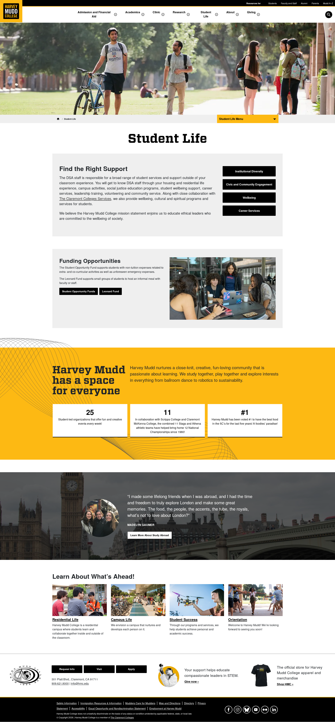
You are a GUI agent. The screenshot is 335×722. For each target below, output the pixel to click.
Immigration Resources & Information (101, 703)
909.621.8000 (60, 683)
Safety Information (67, 703)
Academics (132, 12)
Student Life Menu (231, 119)
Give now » (191, 681)
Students (272, 3)
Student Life (206, 14)
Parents (315, 3)
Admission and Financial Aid (94, 14)
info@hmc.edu (80, 683)
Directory (189, 703)
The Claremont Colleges (122, 717)
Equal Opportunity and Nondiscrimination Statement (117, 708)
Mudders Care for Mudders (140, 703)
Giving (251, 12)
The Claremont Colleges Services (85, 198)
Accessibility (78, 708)
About (230, 12)
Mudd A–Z (328, 3)
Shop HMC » (285, 684)
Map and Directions (169, 703)
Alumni (304, 3)
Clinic (156, 12)
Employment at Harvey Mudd (165, 708)
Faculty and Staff (289, 3)
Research (179, 12)
